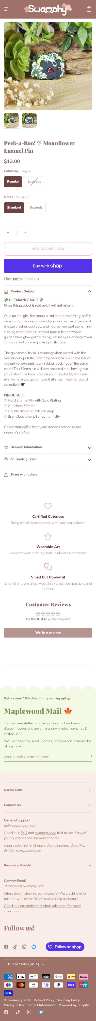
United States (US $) (23, 964)
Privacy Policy (14, 1005)
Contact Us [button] (12, 805)
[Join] (88, 756)
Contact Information (41, 1005)
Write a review (48, 632)
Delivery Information (26, 447)
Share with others (23, 474)
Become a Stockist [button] (18, 865)
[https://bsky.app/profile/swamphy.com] (34, 947)
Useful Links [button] (13, 790)
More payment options (21, 278)
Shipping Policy (68, 1000)
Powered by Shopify (74, 1005)
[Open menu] (11, 9)
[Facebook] (6, 947)
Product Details (22, 291)
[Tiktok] (15, 947)
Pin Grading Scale (23, 459)
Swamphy (15, 1000)
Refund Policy (44, 1000)
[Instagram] (24, 947)
